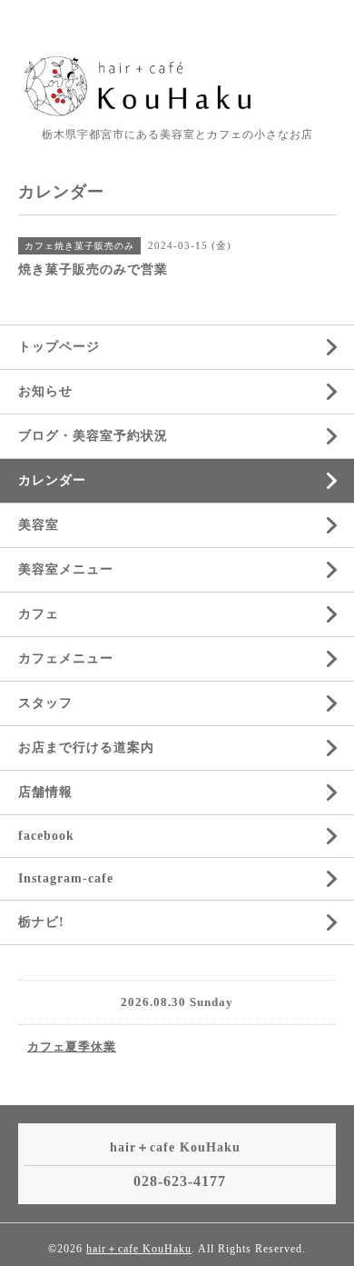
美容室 (38, 525)
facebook (46, 835)
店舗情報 (45, 792)
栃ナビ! (41, 922)
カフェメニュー (65, 658)
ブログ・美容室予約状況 (93, 436)
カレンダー (52, 480)
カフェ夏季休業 (71, 1046)
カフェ (38, 614)
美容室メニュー (65, 569)
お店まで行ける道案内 (86, 747)
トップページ (59, 347)
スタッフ (45, 703)
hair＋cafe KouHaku (139, 1248)
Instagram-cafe (65, 878)
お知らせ (45, 391)
